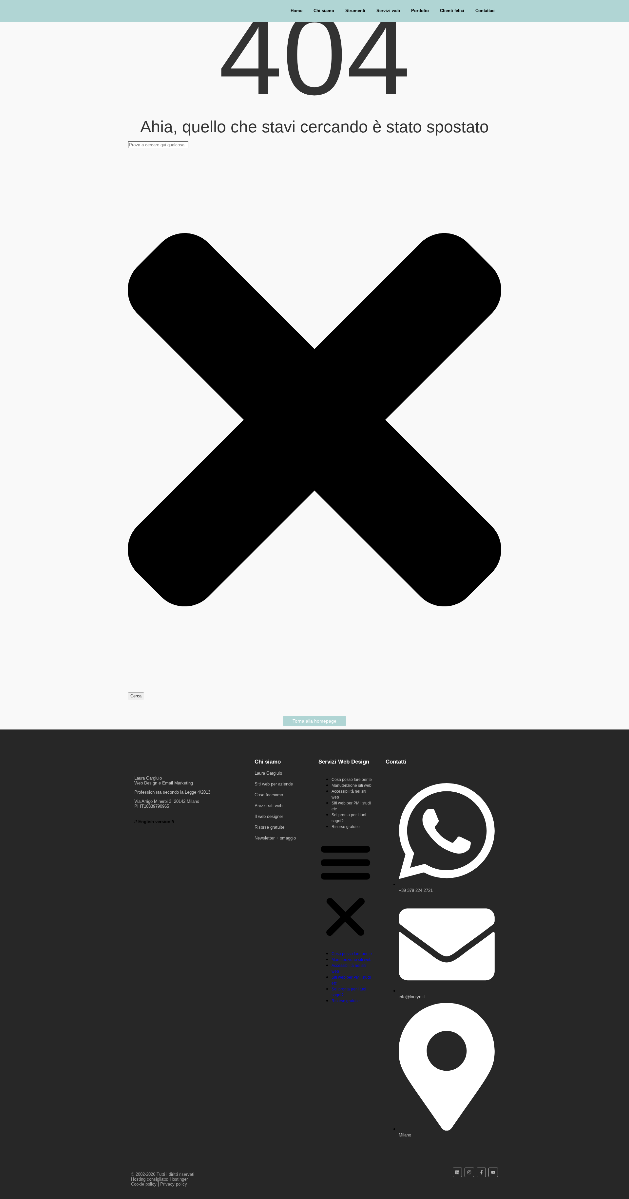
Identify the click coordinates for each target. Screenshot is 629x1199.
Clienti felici (452, 10)
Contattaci (485, 10)
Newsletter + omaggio (275, 838)
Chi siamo (324, 10)
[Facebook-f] (481, 1172)
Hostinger (179, 1179)
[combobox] (158, 144)
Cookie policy (144, 1184)
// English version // (154, 821)
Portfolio (420, 10)
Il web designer (269, 816)
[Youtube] (493, 1172)
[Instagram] (469, 1172)
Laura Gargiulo (268, 773)
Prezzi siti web (268, 805)
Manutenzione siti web (352, 785)
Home (296, 10)
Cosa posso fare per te (352, 779)
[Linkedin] (457, 1172)
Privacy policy (173, 1184)
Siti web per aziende (274, 784)
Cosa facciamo (269, 794)
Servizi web (388, 10)
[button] (345, 890)
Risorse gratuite (269, 827)
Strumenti (355, 10)
